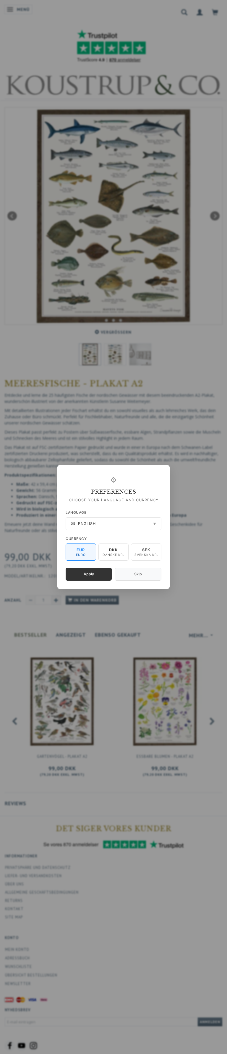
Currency (76, 538)
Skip (138, 574)
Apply (89, 574)
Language (76, 512)
